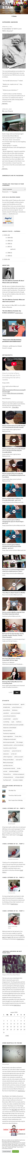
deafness (18, 722)
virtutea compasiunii (18, 774)
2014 (9, 237)
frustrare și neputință (9, 733)
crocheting (6, 722)
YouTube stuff (7, 780)
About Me (14, 1109)
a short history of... (17, 707)
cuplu (12, 722)
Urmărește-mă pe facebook (12, 175)
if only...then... (18, 736)
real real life (19, 759)
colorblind (6, 713)
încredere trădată (18, 780)
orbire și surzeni (18, 756)
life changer (19, 742)
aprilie (12, 249)
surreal (5, 771)
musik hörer (6, 751)
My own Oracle (7, 111)
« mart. (7, 1035)
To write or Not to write (15, 795)
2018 (9, 252)
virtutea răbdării (19, 777)
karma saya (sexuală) (8, 742)
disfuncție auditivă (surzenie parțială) (13, 724)
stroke (19, 768)
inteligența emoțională (9, 739)
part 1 (5, 866)
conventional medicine (9, 716)
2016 (9, 243)
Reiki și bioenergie (8, 762)
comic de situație (15, 713)
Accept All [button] (15, 1151)
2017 (9, 246)
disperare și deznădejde (9, 727)
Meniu (14, 16)
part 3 (9, 937)
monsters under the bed (9, 748)
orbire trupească (7, 756)
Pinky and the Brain (8, 759)
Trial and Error (7, 774)
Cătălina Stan (12, 5)
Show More (15, 407)
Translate (14, 192)
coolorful (15, 719)
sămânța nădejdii (13, 771)
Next (17, 692)
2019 (9, 255)
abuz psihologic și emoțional (11, 704)
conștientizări (7, 719)
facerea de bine (7, 730)
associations (6, 710)
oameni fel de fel (16, 751)
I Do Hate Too (12, 790)
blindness (15, 710)
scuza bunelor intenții (9, 768)
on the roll (13, 754)
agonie (22, 704)
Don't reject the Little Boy (16, 800)
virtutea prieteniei (8, 777)
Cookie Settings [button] (6, 1151)
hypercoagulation (8, 736)
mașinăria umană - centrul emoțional (13, 745)
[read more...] (18, 313)
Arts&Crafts (6, 707)
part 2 (4, 937)
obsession (6, 754)
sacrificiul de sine (8, 765)
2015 (9, 240)
